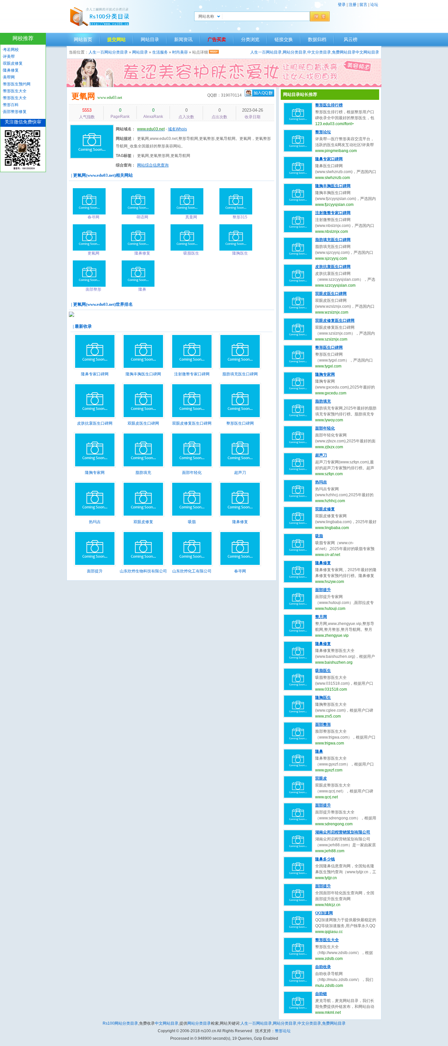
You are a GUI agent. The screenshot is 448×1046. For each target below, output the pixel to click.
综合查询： (125, 165)
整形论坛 (323, 132)
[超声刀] (240, 466)
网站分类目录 (294, 52)
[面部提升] (95, 565)
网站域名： (125, 129)
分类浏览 (250, 39)
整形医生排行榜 (329, 105)
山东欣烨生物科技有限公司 (143, 571)
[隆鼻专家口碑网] (95, 368)
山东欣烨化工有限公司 (192, 571)
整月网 (321, 616)
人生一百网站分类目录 (108, 52)
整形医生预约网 (17, 84)
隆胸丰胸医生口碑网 (143, 374)
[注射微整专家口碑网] (192, 368)
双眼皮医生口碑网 (143, 423)
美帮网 (9, 77)
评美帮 (9, 56)
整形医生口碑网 (240, 423)
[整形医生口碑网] (240, 417)
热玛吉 (95, 522)
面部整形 (323, 724)
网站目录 (150, 39)
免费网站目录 (344, 52)
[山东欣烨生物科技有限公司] (143, 565)
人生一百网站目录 (266, 52)
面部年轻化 (192, 472)
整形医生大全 (327, 940)
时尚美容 (180, 52)
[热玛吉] (95, 515)
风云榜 (350, 39)
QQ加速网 (324, 913)
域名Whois (177, 129)
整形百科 (11, 104)
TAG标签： (125, 155)
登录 (342, 4)
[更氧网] (92, 159)
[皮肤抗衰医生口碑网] (95, 417)
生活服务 (160, 52)
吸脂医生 (323, 670)
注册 (352, 4)
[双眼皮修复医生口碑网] (192, 417)
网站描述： (125, 138)
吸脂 (192, 522)
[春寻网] (240, 565)
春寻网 (240, 571)
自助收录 (323, 967)
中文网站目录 (367, 52)
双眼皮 (321, 778)
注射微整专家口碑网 (192, 374)
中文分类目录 (319, 52)
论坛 (374, 4)
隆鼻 (319, 751)
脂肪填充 (143, 472)
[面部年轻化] (192, 466)
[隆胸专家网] (95, 466)
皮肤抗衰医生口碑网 (94, 423)
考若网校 (11, 49)
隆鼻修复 (240, 522)
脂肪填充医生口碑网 (240, 374)
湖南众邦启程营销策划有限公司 (342, 832)
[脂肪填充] (143, 466)
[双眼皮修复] (143, 515)
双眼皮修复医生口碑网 (192, 423)
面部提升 (95, 571)
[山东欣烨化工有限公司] (192, 565)
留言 (363, 4)
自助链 (321, 993)
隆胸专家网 (95, 472)
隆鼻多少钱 (325, 859)
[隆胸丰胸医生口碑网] (143, 368)
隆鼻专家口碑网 (95, 374)
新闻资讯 (183, 39)
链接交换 (284, 39)
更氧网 (83, 96)
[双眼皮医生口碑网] (143, 417)
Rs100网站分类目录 (120, 1023)
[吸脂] (192, 515)
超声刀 (240, 472)
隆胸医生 (323, 697)
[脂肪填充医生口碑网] (240, 368)
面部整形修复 (15, 111)
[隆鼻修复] (240, 515)
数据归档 (317, 39)
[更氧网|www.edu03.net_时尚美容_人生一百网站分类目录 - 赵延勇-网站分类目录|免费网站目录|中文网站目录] (99, 16)
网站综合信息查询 (153, 165)
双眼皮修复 (143, 522)
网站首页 (83, 39)
